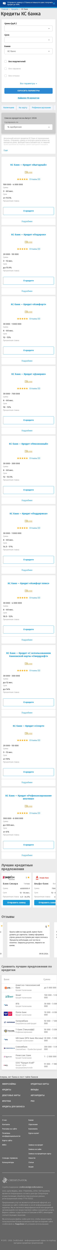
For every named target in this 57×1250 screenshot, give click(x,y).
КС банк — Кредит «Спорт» (28, 726)
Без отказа (13, 76)
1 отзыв (27, 884)
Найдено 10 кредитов (28, 98)
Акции (30, 1167)
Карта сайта (7, 1141)
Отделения (33, 1124)
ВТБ (17, 1004)
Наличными (8, 107)
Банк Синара (10, 883)
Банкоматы (33, 1129)
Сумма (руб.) (10, 23)
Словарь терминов (10, 1158)
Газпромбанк (22, 1021)
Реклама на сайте (9, 1129)
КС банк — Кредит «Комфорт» (28, 304)
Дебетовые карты (11, 1095)
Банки (7, 46)
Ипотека (6, 1101)
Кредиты (6, 1090)
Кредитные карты (40, 1084)
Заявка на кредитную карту (39, 1154)
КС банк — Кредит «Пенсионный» (28, 443)
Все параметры (28, 83)
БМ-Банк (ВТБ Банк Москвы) (29, 1038)
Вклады (35, 1090)
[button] (28, 127)
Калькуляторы (8, 1162)
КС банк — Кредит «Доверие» (28, 374)
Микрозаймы (9, 1084)
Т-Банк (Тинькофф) (25, 1029)
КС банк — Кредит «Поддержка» (29, 513)
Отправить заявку (16, 902)
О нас (4, 1120)
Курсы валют (33, 1133)
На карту (23, 107)
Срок (6, 35)
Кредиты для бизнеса (13, 1107)
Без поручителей (16, 61)
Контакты (6, 1124)
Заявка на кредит (35, 1145)
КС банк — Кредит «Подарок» (28, 234)
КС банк (11, 51)
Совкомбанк (21, 1047)
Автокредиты (38, 1095)
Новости (31, 1158)
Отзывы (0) (34, 179)
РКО (32, 1101)
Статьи (31, 1162)
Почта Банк (21, 1012)
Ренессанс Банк (23, 1055)
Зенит (18, 995)
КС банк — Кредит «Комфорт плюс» (28, 583)
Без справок (14, 68)
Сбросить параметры (28, 91)
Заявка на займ (34, 1149)
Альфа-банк (41, 883)
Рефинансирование (41, 107)
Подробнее (19, 1224)
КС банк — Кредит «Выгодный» (28, 164)
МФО (4, 1145)
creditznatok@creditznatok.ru (31, 1187)
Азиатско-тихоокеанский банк (28, 986)
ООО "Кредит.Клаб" (25, 1063)
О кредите (28, 211)
